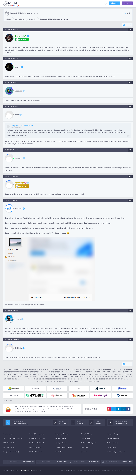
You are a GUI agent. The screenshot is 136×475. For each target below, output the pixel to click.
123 (5, 374)
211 (118, 376)
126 (13, 374)
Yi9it (17, 115)
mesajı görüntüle (16, 127)
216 (131, 376)
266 (52, 381)
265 (49, 381)
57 (112, 369)
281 (95, 381)
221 (16, 379)
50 (97, 369)
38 (72, 369)
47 (91, 369)
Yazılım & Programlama (36, 434)
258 (125, 379)
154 (90, 374)
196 (74, 376)
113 (108, 372)
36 (68, 369)
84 (39, 372)
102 (78, 372)
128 (19, 374)
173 (12, 376)
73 (17, 372)
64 (127, 369)
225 (28, 379)
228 (36, 379)
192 (63, 376)
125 (11, 374)
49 (95, 369)
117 (118, 372)
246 (90, 379)
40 (77, 369)
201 (88, 376)
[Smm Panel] (100, 388)
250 (101, 379)
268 (58, 381)
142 (57, 374)
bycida (18, 67)
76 (23, 372)
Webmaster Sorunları (62, 434)
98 (68, 372)
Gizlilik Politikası (71, 471)
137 (43, 374)
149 (76, 374)
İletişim (129, 471)
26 (47, 369)
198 (80, 376)
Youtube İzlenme (112, 443)
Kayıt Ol (127, 3)
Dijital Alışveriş (85, 438)
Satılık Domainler (60, 438)
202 (91, 376)
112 (105, 372)
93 (58, 372)
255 (116, 379)
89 (50, 372)
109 (97, 372)
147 (71, 374)
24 (43, 369)
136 (41, 374)
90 (52, 372)
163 (114, 374)
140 (52, 374)
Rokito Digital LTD (26, 471)
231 (45, 379)
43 (83, 369)
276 (81, 381)
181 (34, 376)
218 (7, 379)
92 (56, 372)
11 (17, 369)
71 (13, 372)
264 (46, 381)
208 (109, 376)
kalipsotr (18, 208)
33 (62, 369)
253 (110, 379)
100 (73, 372)
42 (81, 369)
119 (123, 372)
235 (57, 379)
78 (27, 372)
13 (21, 369)
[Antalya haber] (13, 388)
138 (46, 374)
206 (103, 376)
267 (55, 381)
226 (31, 379)
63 (125, 369)
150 (79, 374)
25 (45, 369)
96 (64, 372)
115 (113, 372)
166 (123, 374)
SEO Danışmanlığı (9, 447)
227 (34, 379)
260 (131, 379)
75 (21, 372)
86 (43, 372)
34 (64, 369)
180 (31, 376)
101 (76, 372)
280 (92, 381)
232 (48, 379)
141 (54, 374)
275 (78, 381)
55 (108, 369)
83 (37, 372)
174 (15, 376)
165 (120, 374)
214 (126, 376)
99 (71, 372)
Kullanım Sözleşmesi (118, 471)
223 (22, 379)
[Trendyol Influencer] (79, 395)
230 (42, 379)
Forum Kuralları (105, 471)
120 (125, 372)
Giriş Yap (114, 3)
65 (129, 369)
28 (51, 369)
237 (63, 379)
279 (89, 381)
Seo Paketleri (7, 400)
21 (37, 369)
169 (131, 374)
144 (62, 374)
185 (44, 376)
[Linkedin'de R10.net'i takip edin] (123, 409)
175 (18, 376)
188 (53, 376)
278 (87, 381)
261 (38, 381)
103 (81, 372)
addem (18, 319)
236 (60, 379)
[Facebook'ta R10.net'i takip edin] (128, 409)
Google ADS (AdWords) (11, 452)
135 (38, 374)
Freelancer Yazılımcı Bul (37, 438)
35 (66, 369)
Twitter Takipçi (111, 447)
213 (123, 376)
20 (35, 369)
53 (104, 369)
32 (60, 369)
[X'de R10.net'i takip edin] (113, 409)
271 (67, 381)
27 (49, 369)
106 (89, 372)
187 (50, 376)
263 (43, 381)
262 (40, 381)
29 (54, 369)
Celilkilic (18, 348)
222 (19, 379)
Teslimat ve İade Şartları (91, 471)
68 (7, 372)
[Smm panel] (35, 395)
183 (39, 376)
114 (110, 372)
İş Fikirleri (84, 452)
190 (58, 376)
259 (128, 379)
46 (89, 369)
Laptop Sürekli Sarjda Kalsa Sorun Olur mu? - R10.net (11, 3)
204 (97, 376)
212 (120, 376)
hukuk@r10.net (94, 461)
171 (7, 376)
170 (5, 376)
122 (131, 372)
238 (66, 379)
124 (8, 374)
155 (92, 374)
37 (70, 369)
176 (20, 376)
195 (72, 376)
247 (92, 379)
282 (98, 381)
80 (31, 372)
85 (41, 372)
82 (35, 372)
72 (15, 372)
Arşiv (62, 471)
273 (72, 381)
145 (65, 374)
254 (113, 379)
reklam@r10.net (28, 461)
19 (33, 369)
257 (122, 379)
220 (13, 379)
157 (98, 374)
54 (106, 369)
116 (115, 372)
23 (41, 369)
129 (22, 374)
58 (114, 369)
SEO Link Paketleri (9, 443)
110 (100, 372)
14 (23, 369)
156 (95, 374)
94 (60, 372)
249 (98, 379)
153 (87, 374)
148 (73, 374)
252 (107, 379)
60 (118, 369)
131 (27, 374)
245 (87, 379)
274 (75, 381)
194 (69, 376)
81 (33, 372)
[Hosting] (57, 388)
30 (56, 369)
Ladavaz (18, 91)
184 (42, 376)
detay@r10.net (127, 461)
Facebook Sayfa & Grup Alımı (116, 452)
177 (23, 376)
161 (109, 374)
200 (85, 376)
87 (45, 372)
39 (74, 369)
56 (110, 369)
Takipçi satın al (13, 395)
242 (78, 379)
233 (51, 379)
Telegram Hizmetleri (113, 438)
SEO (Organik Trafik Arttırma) (13, 438)
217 (5, 379)
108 (95, 372)
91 (54, 372)
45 (87, 369)
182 (36, 376)
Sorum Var (58, 452)
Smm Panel (35, 388)
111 (103, 372)
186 (47, 376)
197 (77, 376)
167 (125, 374)
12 (19, 369)
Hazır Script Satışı (35, 447)
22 (39, 369)
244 (84, 379)
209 (112, 376)
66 (131, 369)
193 (66, 376)
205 (100, 376)
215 (128, 376)
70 (11, 372)
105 (87, 372)
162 (111, 374)
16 (27, 369)
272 (70, 381)
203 (94, 376)
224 (25, 379)
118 (120, 372)
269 (61, 381)
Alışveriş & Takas (86, 434)
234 (54, 379)
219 (10, 379)
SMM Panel (84, 447)
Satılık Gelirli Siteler (35, 452)
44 (85, 369)
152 (84, 374)
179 (28, 376)
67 (5, 372)
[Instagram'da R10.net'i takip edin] (109, 409)
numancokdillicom (121, 424)
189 (55, 376)
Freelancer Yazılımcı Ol (36, 443)
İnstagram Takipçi (112, 434)
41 (78, 369)
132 (30, 374)
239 (69, 379)
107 (92, 372)
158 (101, 374)
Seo (79, 388)
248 (95, 379)
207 (106, 376)
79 (29, 372)
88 (47, 372)
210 (115, 376)
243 (81, 379)
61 (120, 369)
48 (93, 369)
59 (116, 369)
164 (117, 374)
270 (64, 381)
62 (122, 369)
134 (35, 374)
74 (19, 372)
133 (32, 374)
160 (106, 374)
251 (104, 379)
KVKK (80, 471)
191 (61, 376)
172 (10, 376)
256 (119, 379)
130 (24, 374)
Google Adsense (8, 434)
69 (9, 372)
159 (103, 374)
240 (72, 379)
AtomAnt (18, 158)
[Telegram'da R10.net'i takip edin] (118, 409)
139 (49, 374)
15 (25, 369)
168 (128, 374)
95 (62, 372)
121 (128, 372)
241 (75, 379)
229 (39, 379)
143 (60, 374)
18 (31, 369)
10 (16, 369)
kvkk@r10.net (62, 461)
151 (82, 374)
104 (84, 372)
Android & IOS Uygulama (89, 443)
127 (16, 374)
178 (25, 376)
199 (83, 376)
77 (25, 372)
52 (102, 369)
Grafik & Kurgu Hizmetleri (63, 447)
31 (58, 369)
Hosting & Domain (61, 443)
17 (29, 369)
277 (84, 381)
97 (66, 372)
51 (99, 369)
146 (68, 374)
